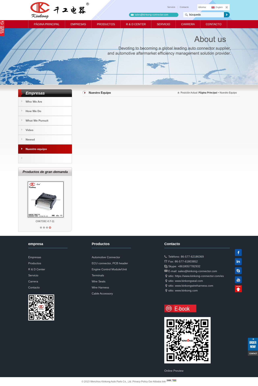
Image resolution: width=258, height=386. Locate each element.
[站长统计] (171, 381)
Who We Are (34, 101)
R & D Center (136, 24)
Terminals (98, 275)
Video (29, 130)
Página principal (46, 24)
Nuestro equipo (36, 149)
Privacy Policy (140, 381)
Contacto (184, 7)
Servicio (171, 7)
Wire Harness (100, 287)
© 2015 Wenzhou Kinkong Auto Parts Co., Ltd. (107, 381)
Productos (106, 24)
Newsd (30, 139)
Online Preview (173, 370)
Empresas (78, 24)
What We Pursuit (37, 120)
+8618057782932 (189, 266)
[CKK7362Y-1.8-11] (45, 180)
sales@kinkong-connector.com (151, 14)
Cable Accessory (102, 293)
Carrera (188, 24)
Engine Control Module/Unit (109, 269)
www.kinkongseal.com (189, 280)
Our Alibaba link (157, 381)
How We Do (33, 111)
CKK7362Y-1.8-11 (45, 221)
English (219, 7)
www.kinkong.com (186, 290)
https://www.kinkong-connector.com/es (199, 276)
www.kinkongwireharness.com (194, 285)
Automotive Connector (106, 257)
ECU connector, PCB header (110, 263)
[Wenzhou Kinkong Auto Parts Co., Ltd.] (59, 10)
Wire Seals (98, 281)
